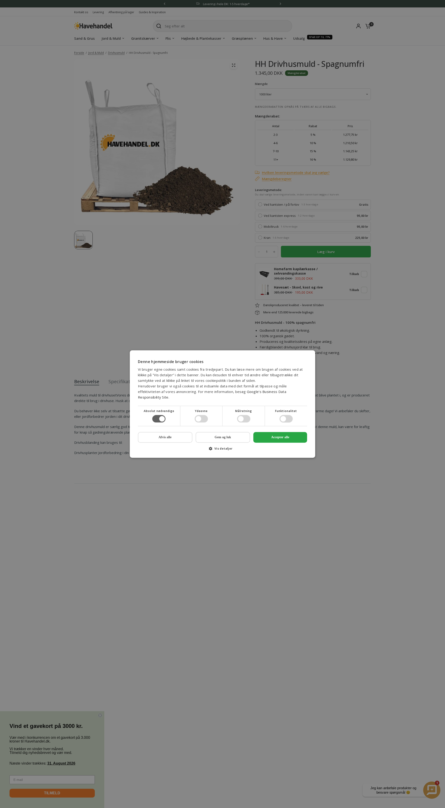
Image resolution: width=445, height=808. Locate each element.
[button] (222, 450)
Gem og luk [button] (223, 437)
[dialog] (222, 404)
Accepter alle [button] (280, 437)
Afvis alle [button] (165, 437)
